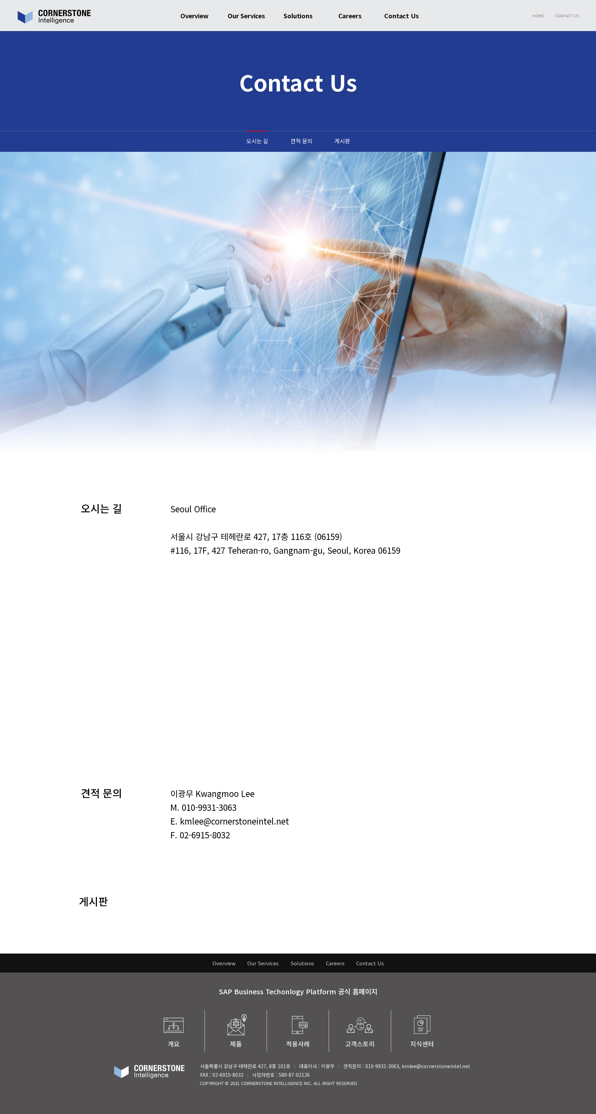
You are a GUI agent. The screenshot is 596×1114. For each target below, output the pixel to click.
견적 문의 (301, 141)
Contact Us (401, 15)
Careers (349, 15)
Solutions (298, 15)
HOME (538, 15)
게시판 (342, 141)
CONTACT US (567, 15)
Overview (194, 15)
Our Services (246, 15)
